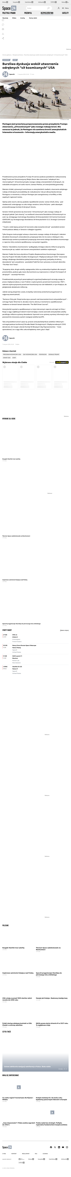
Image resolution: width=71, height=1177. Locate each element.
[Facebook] (51, 1147)
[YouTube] (63, 1147)
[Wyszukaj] (48, 8)
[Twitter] (55, 1147)
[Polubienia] (3, 20)
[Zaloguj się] (59, 8)
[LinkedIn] (59, 1147)
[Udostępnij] (3, 38)
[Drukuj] (3, 29)
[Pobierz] (3, 34)
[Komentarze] (3, 24)
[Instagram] (67, 1147)
